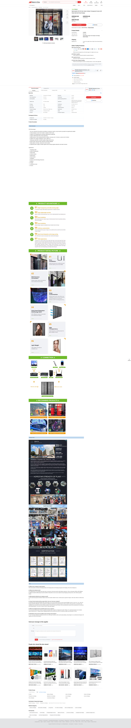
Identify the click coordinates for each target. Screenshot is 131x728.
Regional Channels (77, 720)
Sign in (101, 2)
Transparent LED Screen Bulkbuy (55, 715)
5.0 (89, 90)
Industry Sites (72, 720)
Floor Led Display (31, 697)
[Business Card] (100, 92)
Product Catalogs (43, 692)
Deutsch (64, 721)
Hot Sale (30, 694)
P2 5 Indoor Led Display (59, 707)
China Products (45, 720)
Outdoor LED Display (87, 694)
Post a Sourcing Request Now (57, 639)
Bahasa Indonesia (93, 721)
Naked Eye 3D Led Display (51, 696)
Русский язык (56, 721)
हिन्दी (79, 721)
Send (36, 639)
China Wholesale (61, 720)
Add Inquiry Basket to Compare (49, 43)
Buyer (79, 5)
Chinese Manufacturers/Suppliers (53, 720)
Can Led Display (68, 696)
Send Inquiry (79, 24)
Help (84, 5)
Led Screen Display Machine (43, 715)
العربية (71, 721)
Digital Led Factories (61, 712)
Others (67, 697)
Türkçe (85, 721)
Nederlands (67, 721)
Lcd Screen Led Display (70, 712)
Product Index (83, 720)
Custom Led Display (78, 707)
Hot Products (40, 720)
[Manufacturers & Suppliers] (34, 2)
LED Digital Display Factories (51, 712)
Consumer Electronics (34, 7)
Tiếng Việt (88, 721)
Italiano (60, 721)
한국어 (74, 721)
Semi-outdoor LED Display (42, 707)
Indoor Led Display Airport (69, 707)
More (29, 716)
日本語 (77, 721)
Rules (102, 5)
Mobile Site (87, 720)
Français (52, 721)
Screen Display (42, 712)
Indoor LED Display (45, 7)
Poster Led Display (87, 696)
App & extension (89, 5)
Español (45, 721)
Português (48, 721)
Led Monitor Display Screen (90, 712)
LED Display (40, 7)
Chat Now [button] (95, 24)
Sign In (73, 83)
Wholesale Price (67, 720)
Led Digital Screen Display (80, 712)
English (42, 721)
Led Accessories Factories (33, 712)
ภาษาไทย (82, 721)
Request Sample (91, 27)
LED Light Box (51, 707)
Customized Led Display (51, 697)
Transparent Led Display (32, 696)
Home (29, 7)
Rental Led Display (50, 694)
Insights (91, 720)
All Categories (32, 5)
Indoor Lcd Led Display (33, 715)
